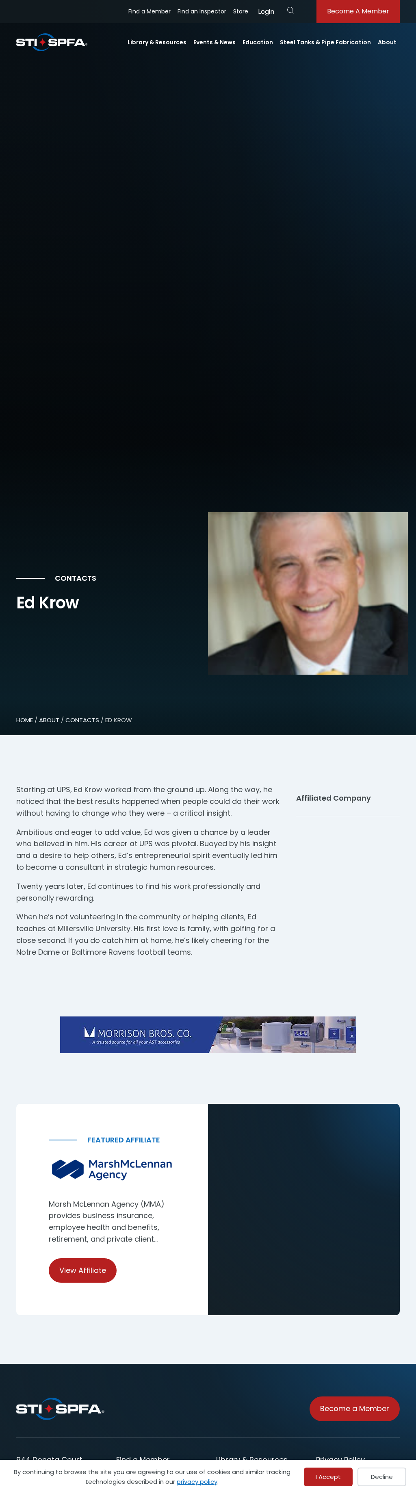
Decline (382, 1476)
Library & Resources (157, 42)
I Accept (328, 1476)
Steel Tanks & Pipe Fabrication (325, 42)
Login (266, 11)
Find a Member (149, 11)
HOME (24, 720)
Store (240, 11)
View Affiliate (82, 1270)
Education (258, 42)
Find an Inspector (202, 11)
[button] (290, 10)
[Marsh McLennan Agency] (112, 1170)
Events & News (214, 42)
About (387, 42)
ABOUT (49, 720)
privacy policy (197, 1481)
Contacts (82, 720)
